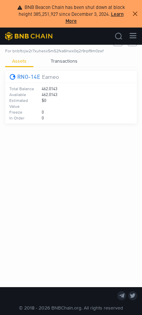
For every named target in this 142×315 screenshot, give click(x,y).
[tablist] (71, 60)
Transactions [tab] (64, 60)
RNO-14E (28, 77)
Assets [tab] (19, 60)
